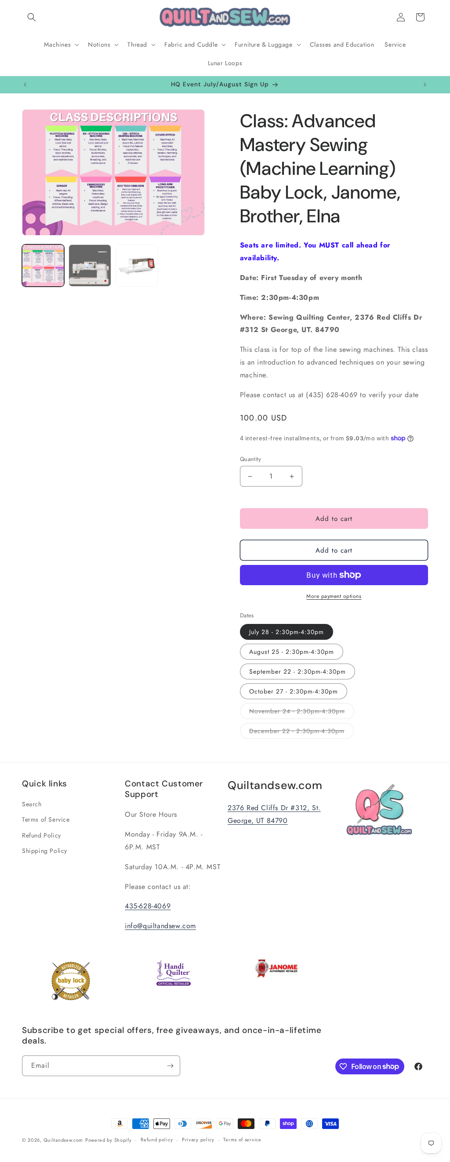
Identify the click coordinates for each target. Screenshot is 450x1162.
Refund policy (157, 1139)
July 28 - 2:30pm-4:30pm (286, 631)
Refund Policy (41, 835)
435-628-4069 (148, 906)
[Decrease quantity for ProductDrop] (250, 476)
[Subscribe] (170, 1065)
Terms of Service (46, 819)
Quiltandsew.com (63, 1140)
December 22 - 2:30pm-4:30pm (301, 732)
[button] (31, 17)
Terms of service (242, 1139)
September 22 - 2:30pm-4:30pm (297, 671)
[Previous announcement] (25, 84)
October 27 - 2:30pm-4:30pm (293, 691)
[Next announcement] (425, 84)
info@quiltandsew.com (160, 926)
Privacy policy (198, 1139)
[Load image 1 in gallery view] (43, 265)
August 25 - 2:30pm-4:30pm (291, 651)
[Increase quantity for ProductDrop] (292, 476)
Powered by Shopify (108, 1140)
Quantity (250, 459)
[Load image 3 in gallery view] (137, 265)
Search (32, 804)
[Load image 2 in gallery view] (90, 265)
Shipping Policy (44, 850)
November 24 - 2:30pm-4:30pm (301, 712)
